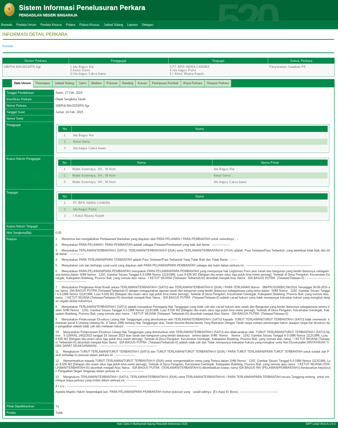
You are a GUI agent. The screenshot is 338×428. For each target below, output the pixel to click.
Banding (127, 83)
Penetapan (43, 83)
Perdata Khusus (51, 24)
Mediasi (96, 83)
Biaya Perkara (192, 83)
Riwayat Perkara (218, 83)
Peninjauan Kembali (165, 83)
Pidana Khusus (89, 24)
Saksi (82, 83)
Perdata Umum (26, 24)
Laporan (132, 24)
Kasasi (142, 83)
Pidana (70, 24)
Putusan (111, 83)
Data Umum (22, 83)
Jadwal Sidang (113, 24)
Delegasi (147, 24)
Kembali (7, 46)
